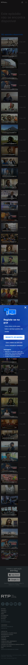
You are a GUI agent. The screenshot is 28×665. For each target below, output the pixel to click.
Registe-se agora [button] (14, 337)
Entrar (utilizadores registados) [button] (14, 345)
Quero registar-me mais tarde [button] (14, 342)
